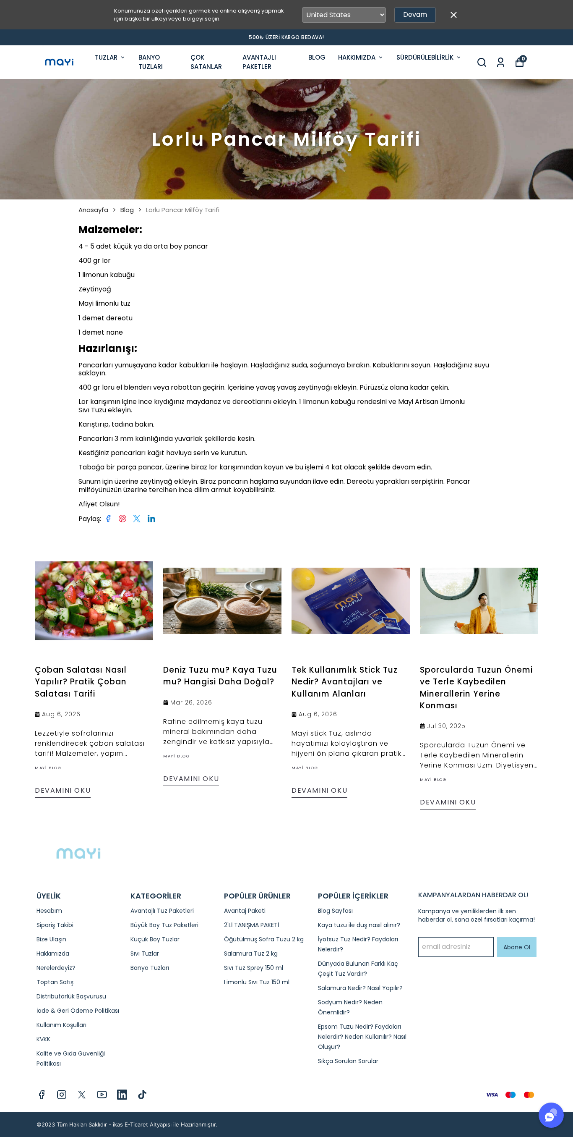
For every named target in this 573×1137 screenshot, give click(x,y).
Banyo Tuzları (149, 968)
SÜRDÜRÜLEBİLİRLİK (424, 57)
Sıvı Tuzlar (144, 953)
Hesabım (49, 910)
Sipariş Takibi (54, 925)
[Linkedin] (122, 1095)
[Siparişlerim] (500, 62)
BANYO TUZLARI (150, 62)
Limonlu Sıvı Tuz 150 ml (256, 982)
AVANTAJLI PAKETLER (259, 62)
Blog (127, 210)
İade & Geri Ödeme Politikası (77, 1010)
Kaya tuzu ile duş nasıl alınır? (359, 925)
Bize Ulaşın (51, 939)
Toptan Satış (54, 982)
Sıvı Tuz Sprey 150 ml (253, 968)
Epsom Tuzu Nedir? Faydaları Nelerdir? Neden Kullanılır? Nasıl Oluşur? (362, 1036)
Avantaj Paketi (245, 910)
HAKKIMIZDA (356, 57)
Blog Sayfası (335, 910)
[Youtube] (102, 1095)
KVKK (43, 1039)
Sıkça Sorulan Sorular (348, 1061)
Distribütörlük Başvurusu (71, 996)
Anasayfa (93, 210)
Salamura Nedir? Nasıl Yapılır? (360, 988)
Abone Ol (516, 947)
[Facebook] (41, 1095)
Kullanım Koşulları (61, 1025)
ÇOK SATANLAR (206, 62)
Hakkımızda (52, 953)
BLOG (317, 57)
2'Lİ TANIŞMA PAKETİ (251, 925)
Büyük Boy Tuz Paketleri (164, 925)
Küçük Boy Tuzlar (155, 939)
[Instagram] (62, 1095)
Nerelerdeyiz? (56, 968)
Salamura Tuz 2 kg (251, 953)
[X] (82, 1095)
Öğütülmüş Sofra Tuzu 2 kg (264, 939)
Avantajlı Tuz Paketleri (162, 910)
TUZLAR (106, 57)
